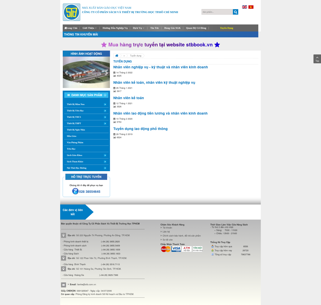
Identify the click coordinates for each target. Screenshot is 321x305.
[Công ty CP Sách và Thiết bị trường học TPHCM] (71, 12)
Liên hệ (166, 231)
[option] (109, 212)
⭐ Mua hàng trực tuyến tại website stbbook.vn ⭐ (160, 44)
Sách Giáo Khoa (74, 155)
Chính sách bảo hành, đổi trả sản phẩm (182, 235)
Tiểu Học (71, 149)
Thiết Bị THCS (74, 117)
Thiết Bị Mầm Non (75, 104)
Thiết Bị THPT (74, 123)
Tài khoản (167, 227)
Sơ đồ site (168, 239)
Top (317, 60)
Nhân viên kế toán (128, 97)
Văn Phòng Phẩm (75, 142)
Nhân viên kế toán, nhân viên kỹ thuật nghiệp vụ (154, 82)
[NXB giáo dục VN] (109, 212)
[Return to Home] (117, 56)
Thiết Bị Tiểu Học (75, 110)
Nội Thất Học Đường (76, 168)
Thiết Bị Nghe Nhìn (76, 129)
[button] (66, 72)
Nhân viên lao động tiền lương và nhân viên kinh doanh (160, 113)
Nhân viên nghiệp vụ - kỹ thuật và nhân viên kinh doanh (160, 66)
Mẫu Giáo (71, 136)
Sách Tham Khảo (75, 161)
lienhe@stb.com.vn (86, 284)
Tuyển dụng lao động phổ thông (140, 128)
